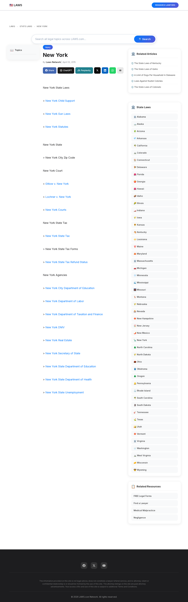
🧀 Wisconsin (141, 462)
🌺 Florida (139, 174)
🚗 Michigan (140, 268)
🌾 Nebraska (140, 304)
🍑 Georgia (139, 181)
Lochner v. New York (58, 196)
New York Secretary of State (62, 353)
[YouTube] (104, 565)
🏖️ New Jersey (141, 325)
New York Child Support (60, 100)
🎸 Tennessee (141, 412)
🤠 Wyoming (140, 470)
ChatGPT (67, 70)
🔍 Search (145, 39)
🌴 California (140, 145)
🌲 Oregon (139, 376)
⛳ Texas (138, 419)
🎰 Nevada (139, 311)
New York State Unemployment (64, 392)
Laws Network (53, 62)
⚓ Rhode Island (142, 390)
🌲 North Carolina (143, 347)
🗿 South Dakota (142, 405)
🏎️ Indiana (139, 210)
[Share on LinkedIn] (105, 70)
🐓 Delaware (140, 167)
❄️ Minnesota (141, 275)
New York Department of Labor (64, 301)
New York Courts (55, 209)
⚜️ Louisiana (140, 239)
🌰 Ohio (138, 361)
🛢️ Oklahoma (140, 369)
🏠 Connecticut (142, 160)
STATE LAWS (26, 26)
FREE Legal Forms (143, 496)
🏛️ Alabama (140, 116)
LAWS (12, 26)
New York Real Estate (58, 340)
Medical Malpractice (144, 510)
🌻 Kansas (139, 224)
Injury (47, 47)
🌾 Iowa (138, 217)
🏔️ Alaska (139, 124)
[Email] (120, 70)
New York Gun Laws (57, 113)
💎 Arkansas (140, 138)
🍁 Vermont (140, 434)
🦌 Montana (140, 297)
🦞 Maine (138, 246)
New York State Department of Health (68, 379)
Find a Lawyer (141, 503)
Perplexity (86, 70)
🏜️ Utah (138, 426)
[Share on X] (97, 70)
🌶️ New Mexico (142, 333)
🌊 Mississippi (141, 282)
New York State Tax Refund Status (66, 262)
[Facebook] (84, 565)
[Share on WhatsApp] (112, 70)
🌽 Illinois (139, 203)
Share (51, 70)
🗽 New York (140, 340)
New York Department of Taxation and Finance (74, 314)
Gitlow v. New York (57, 183)
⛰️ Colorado (140, 152)
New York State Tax (57, 235)
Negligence (140, 517)
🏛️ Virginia (139, 441)
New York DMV (54, 327)
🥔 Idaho (138, 196)
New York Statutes (56, 126)
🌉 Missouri (140, 289)
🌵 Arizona (139, 131)
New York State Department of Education (70, 366)
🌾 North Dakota (142, 354)
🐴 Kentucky (140, 232)
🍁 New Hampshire (143, 318)
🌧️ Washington (141, 448)
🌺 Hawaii (139, 188)
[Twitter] (94, 565)
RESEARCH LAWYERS (165, 5)
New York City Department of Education (69, 288)
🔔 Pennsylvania (142, 383)
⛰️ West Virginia (142, 455)
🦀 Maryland (140, 253)
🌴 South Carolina (143, 398)
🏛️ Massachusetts (143, 261)
